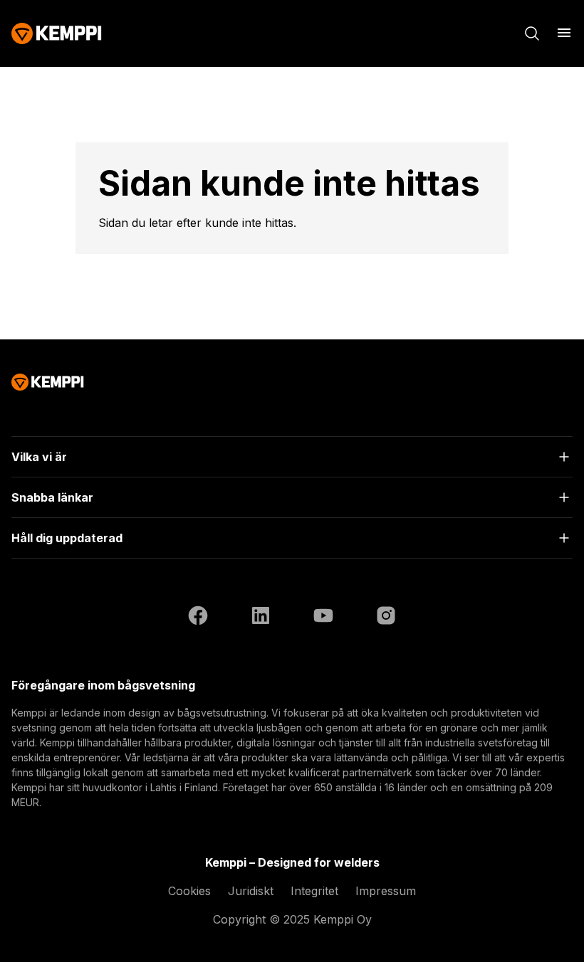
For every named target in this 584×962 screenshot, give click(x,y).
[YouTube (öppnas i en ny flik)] (323, 617)
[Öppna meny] (564, 32)
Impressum (385, 891)
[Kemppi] (56, 33)
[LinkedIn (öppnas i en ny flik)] (260, 617)
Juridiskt (250, 891)
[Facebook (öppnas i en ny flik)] (198, 617)
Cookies (189, 891)
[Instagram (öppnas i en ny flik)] (386, 617)
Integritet (314, 891)
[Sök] (532, 33)
